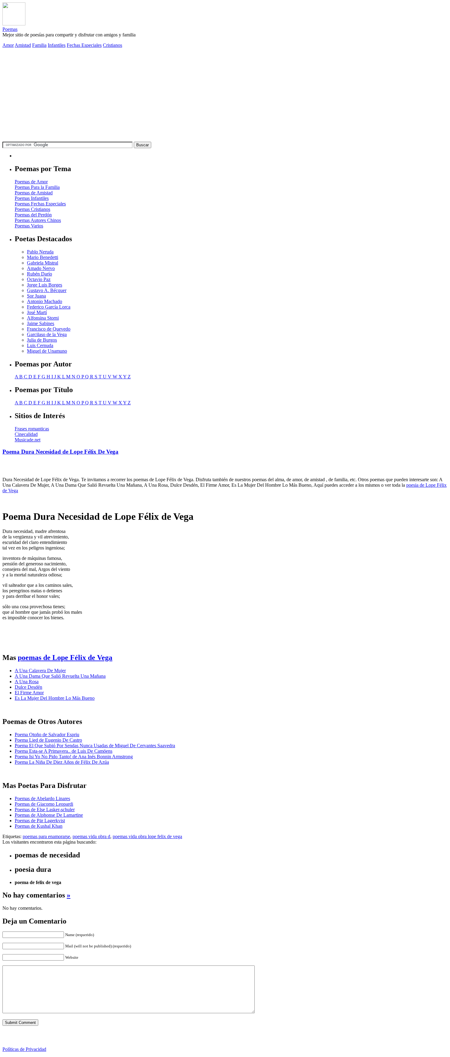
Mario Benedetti (42, 257)
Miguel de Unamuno (47, 351)
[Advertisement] (225, 96)
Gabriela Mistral (42, 262)
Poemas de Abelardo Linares (42, 798)
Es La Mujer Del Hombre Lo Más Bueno (55, 698)
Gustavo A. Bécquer (46, 290)
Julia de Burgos (42, 340)
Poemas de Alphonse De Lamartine (49, 815)
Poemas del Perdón (33, 214)
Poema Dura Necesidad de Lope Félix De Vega (60, 451)
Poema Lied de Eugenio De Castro (48, 740)
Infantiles (57, 45)
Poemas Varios (29, 225)
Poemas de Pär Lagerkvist (40, 820)
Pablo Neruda (40, 251)
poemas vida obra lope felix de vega (147, 836)
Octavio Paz (39, 279)
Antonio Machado (44, 301)
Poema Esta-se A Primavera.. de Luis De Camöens (63, 751)
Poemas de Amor (31, 181)
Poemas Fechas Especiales (40, 203)
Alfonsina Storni (43, 317)
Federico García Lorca (48, 306)
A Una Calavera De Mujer (40, 670)
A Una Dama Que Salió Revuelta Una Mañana (60, 676)
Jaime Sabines (40, 323)
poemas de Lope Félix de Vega (65, 658)
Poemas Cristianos (32, 209)
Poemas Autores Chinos (38, 220)
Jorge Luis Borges (44, 284)
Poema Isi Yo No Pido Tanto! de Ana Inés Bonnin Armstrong (74, 756)
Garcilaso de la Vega (47, 334)
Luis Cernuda (40, 345)
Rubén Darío (39, 273)
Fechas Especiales (84, 45)
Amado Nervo (41, 268)
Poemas (9, 29)
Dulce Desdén (28, 687)
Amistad (23, 45)
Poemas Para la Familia (37, 187)
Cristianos (112, 45)
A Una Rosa (27, 681)
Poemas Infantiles (32, 198)
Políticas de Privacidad (24, 1049)
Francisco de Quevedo (48, 329)
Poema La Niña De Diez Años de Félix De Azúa (62, 762)
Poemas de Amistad (34, 192)
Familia (39, 45)
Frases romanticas (32, 428)
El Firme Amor (29, 692)
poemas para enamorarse (46, 836)
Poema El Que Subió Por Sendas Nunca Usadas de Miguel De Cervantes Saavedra (95, 745)
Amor (8, 45)
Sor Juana (36, 295)
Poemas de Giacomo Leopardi (44, 804)
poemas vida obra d (91, 836)
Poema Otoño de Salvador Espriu (47, 734)
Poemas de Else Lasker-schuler (45, 809)
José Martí (37, 312)
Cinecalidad (26, 434)
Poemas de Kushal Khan (38, 826)
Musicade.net (27, 439)
